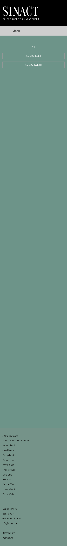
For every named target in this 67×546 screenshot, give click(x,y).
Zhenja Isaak (8, 455)
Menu (16, 31)
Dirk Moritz (7, 479)
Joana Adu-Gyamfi (10, 435)
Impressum (7, 537)
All (33, 47)
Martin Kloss (8, 464)
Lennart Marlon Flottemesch (15, 440)
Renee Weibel (8, 494)
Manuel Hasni (8, 445)
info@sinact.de (9, 523)
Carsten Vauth (9, 484)
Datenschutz (8, 532)
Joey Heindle (8, 450)
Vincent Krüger (9, 469)
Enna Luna (7, 474)
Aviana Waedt (8, 489)
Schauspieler (33, 55)
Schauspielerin (33, 64)
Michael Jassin (9, 460)
